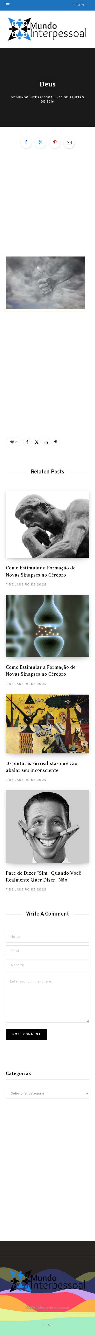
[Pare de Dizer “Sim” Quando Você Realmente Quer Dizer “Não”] (47, 826)
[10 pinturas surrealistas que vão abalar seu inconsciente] (47, 723)
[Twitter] (40, 142)
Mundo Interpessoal (35, 97)
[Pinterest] (54, 142)
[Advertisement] (47, 206)
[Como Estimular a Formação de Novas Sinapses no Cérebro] (47, 524)
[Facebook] (26, 142)
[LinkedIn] (46, 442)
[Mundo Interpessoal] (47, 29)
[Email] (69, 142)
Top (49, 1325)
